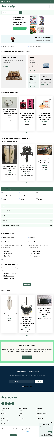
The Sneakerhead (35, 253)
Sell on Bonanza (5, 1)
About (2, 410)
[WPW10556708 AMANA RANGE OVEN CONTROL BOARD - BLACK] (45, 314)
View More (27, 284)
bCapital (21, 420)
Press (20, 415)
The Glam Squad (35, 251)
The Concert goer (9, 278)
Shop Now (6, 66)
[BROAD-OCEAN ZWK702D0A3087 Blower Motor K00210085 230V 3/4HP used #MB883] (27, 314)
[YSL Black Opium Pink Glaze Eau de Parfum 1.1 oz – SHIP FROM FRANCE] (27, 113)
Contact (3, 423)
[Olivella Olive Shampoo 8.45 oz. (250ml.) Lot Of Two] (9, 162)
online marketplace (16, 349)
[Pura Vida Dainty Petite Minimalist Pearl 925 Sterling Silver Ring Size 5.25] (9, 113)
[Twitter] (6, 403)
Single (9, 320)
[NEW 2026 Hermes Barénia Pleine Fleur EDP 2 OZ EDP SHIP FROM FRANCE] (45, 113)
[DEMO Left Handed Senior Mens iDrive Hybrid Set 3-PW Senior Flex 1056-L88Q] (45, 162)
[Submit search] (20, 12)
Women (27, 124)
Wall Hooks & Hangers (27, 175)
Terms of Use (39, 418)
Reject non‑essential (24, 435)
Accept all (14, 435)
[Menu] (51, 6)
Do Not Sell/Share (38, 435)
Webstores (21, 418)
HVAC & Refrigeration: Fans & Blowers (27, 330)
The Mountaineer (9, 276)
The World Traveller (10, 273)
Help (50, 1)
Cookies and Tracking (41, 413)
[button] (26, 132)
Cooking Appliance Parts (44, 318)
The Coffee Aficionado (10, 256)
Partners (21, 413)
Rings (9, 120)
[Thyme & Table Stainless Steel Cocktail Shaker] (9, 314)
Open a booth (32, 351)
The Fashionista (35, 256)
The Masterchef (8, 253)
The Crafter (7, 251)
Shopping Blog (5, 420)
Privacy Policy (40, 415)
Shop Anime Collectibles (20, 28)
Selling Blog (4, 418)
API (2, 415)
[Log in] (46, 6)
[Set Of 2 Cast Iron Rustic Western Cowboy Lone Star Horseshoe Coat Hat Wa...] (27, 162)
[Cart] (41, 6)
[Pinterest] (9, 403)
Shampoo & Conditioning (9, 174)
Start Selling (27, 357)
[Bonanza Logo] (9, 6)
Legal (20, 410)
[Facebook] (2, 403)
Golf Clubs (44, 167)
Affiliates (3, 413)
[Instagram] (12, 403)
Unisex (44, 124)
